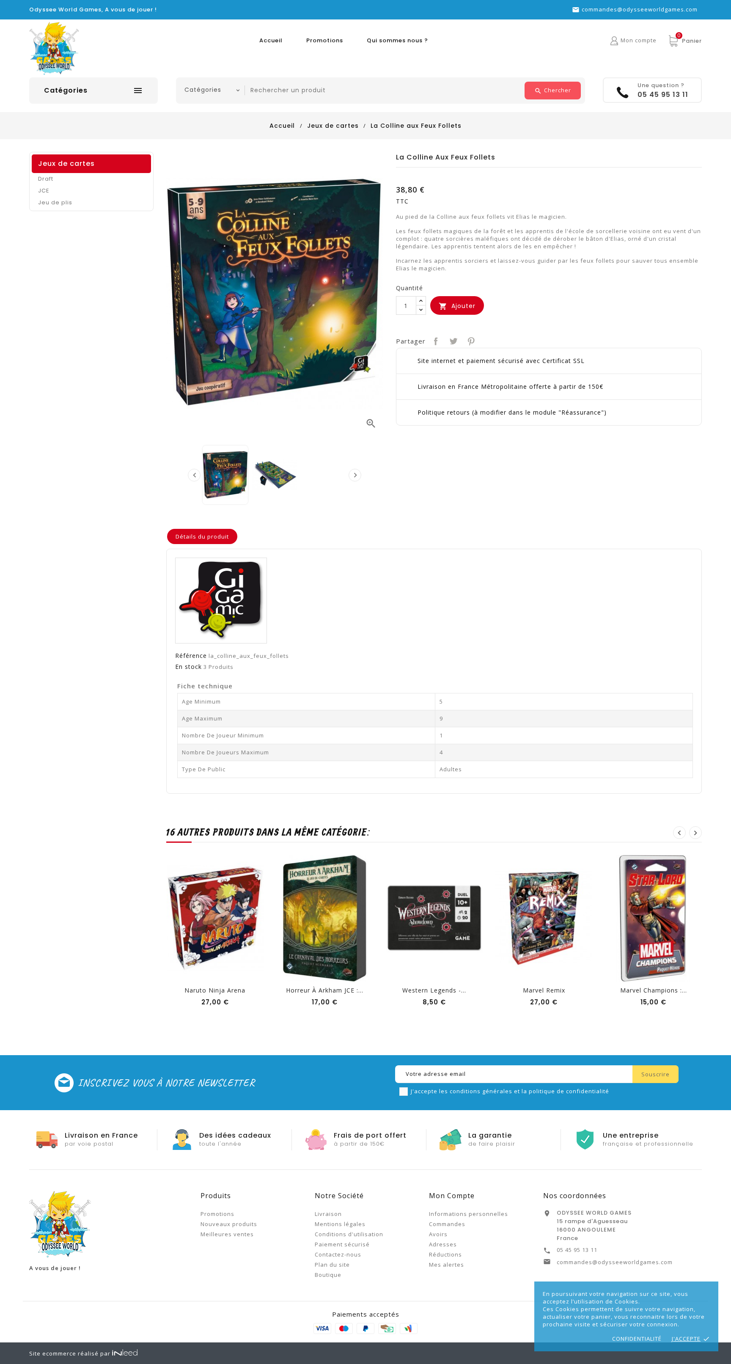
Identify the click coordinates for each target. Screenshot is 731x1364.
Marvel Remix (544, 990)
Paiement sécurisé (342, 1244)
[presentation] (194, 475)
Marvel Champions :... (653, 990)
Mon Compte (452, 1195)
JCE (43, 191)
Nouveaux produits (229, 1224)
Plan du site (332, 1264)
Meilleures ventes (227, 1234)
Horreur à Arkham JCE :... (324, 990)
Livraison (328, 1214)
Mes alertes (446, 1264)
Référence (191, 656)
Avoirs (438, 1234)
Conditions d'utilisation (349, 1234)
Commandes (447, 1224)
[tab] (202, 536)
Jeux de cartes (66, 163)
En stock (188, 667)
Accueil (271, 40)
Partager (435, 340)
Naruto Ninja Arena (214, 990)
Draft (45, 179)
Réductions (445, 1254)
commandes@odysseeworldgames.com (640, 9)
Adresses (443, 1244)
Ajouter (457, 306)
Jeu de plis (55, 202)
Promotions (324, 40)
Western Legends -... (434, 990)
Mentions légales (340, 1224)
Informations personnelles (468, 1214)
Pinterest (470, 340)
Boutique (328, 1275)
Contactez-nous (338, 1254)
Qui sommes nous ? (397, 40)
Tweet (452, 340)
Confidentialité (637, 1338)
